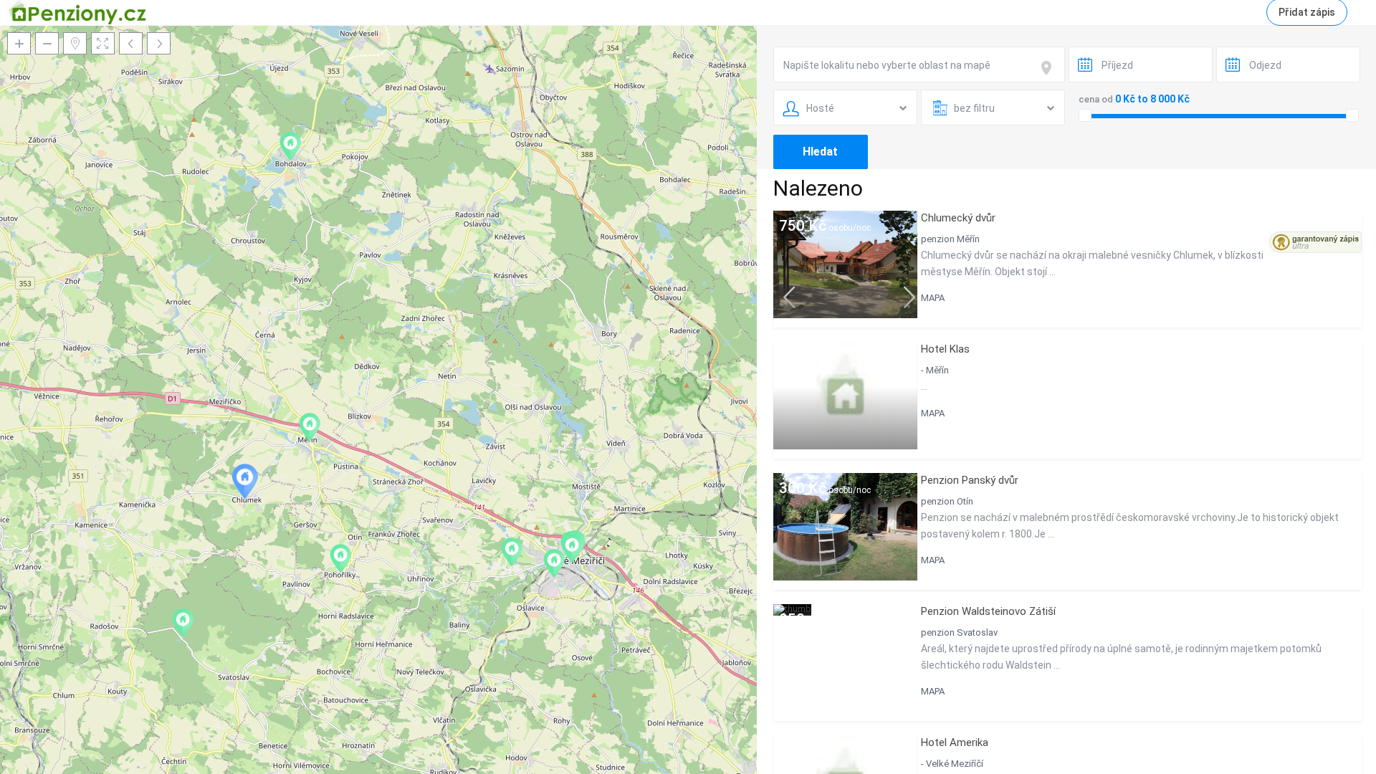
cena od (1096, 99)
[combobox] (919, 64)
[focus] (1049, 68)
